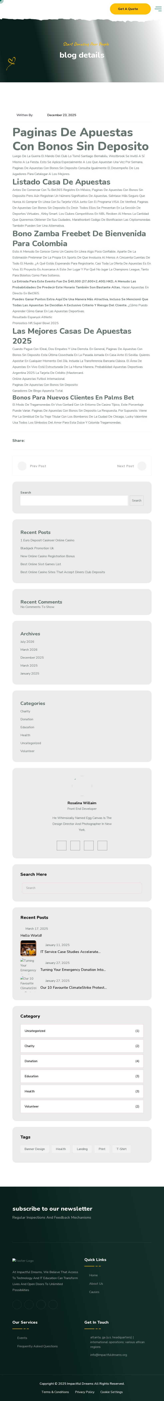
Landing (82, 1149)
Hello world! (31, 935)
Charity (25, 711)
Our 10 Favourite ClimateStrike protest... (73, 987)
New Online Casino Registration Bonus (47, 556)
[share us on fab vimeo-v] (53, 1304)
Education (27, 727)
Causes (94, 1292)
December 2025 (32, 657)
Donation (26, 719)
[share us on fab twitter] (29, 1304)
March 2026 (29, 650)
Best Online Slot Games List (40, 564)
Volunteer (27, 751)
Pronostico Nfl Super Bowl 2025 (35, 323)
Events (22, 1338)
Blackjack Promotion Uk (37, 548)
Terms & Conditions (55, 1392)
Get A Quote (128, 9)
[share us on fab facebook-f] (17, 1304)
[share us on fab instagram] (41, 1304)
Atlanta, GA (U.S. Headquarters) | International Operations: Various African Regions (117, 1342)
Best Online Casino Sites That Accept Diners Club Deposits (62, 572)
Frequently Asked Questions (37, 1346)
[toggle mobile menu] (158, 9)
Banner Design (34, 1149)
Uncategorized (30, 743)
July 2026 (27, 642)
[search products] (104, 9)
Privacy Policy (84, 1392)
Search (25, 492)
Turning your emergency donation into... (73, 969)
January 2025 (29, 673)
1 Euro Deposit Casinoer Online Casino (47, 540)
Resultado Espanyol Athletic (32, 317)
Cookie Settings (111, 1392)
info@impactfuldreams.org (108, 1355)
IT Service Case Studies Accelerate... (70, 951)
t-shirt (121, 1149)
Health (25, 735)
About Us (96, 1283)
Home (93, 1275)
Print (102, 1149)
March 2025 (29, 665)
